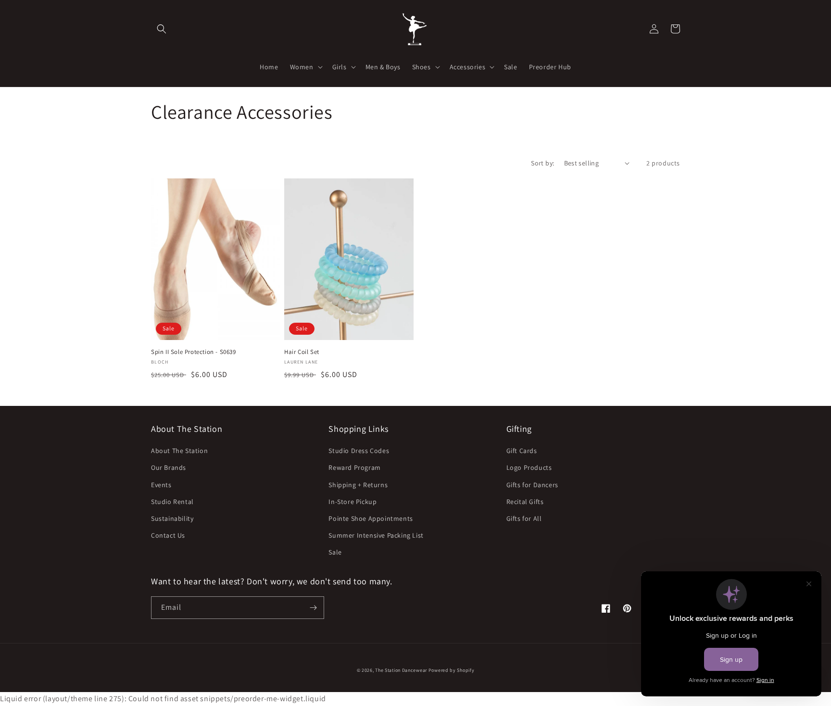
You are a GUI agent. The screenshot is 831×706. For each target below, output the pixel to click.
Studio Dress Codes (358, 450)
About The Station (179, 450)
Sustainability (172, 518)
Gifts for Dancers (532, 484)
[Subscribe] (313, 607)
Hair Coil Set (301, 352)
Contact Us (168, 535)
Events (161, 484)
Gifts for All (524, 518)
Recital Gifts (525, 501)
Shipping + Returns (358, 484)
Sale (334, 552)
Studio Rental (172, 501)
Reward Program (354, 467)
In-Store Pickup (352, 501)
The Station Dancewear (401, 670)
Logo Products (529, 467)
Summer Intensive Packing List (375, 535)
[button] (161, 28)
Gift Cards (521, 450)
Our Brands (168, 467)
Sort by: (542, 163)
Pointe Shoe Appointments (370, 518)
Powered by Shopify (451, 670)
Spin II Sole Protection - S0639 (193, 352)
